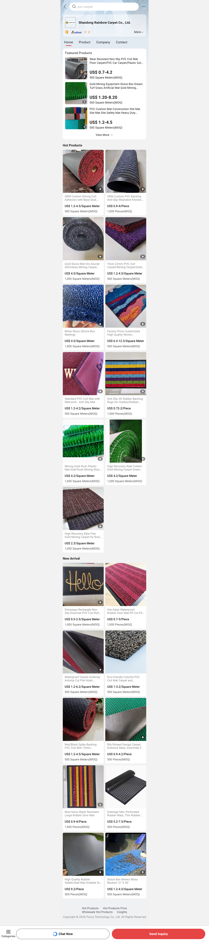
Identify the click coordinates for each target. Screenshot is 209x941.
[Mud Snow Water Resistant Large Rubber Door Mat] (83, 786)
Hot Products (90, 908)
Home (68, 42)
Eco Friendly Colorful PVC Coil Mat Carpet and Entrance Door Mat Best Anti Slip (125, 678)
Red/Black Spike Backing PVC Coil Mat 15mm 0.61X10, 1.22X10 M (81, 746)
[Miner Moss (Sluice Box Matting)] (83, 306)
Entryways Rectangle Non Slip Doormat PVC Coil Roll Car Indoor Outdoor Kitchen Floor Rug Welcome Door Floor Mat (82, 611)
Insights (122, 912)
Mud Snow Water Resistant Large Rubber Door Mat (82, 813)
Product (84, 42)
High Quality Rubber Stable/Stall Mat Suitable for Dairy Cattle (83, 881)
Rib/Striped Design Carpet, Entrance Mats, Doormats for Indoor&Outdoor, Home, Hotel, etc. (125, 746)
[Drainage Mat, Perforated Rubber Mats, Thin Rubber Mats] (125, 786)
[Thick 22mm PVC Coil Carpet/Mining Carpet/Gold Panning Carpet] (125, 238)
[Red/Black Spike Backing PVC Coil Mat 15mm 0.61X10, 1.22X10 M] (83, 719)
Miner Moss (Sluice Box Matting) (80, 333)
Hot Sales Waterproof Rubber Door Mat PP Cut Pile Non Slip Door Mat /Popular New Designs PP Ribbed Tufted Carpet (125, 611)
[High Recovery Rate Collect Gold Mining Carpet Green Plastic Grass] (125, 441)
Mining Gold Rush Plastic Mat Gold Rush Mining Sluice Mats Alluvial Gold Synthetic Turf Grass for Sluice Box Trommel (83, 468)
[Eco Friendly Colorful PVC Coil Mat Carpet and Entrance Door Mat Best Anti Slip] (125, 652)
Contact (121, 42)
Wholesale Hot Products (97, 912)
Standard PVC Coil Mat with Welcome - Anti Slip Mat (82, 400)
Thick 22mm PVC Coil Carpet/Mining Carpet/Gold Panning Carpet (124, 265)
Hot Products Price (115, 908)
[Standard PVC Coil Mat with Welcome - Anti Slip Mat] (83, 373)
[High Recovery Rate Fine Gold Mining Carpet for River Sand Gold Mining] (83, 508)
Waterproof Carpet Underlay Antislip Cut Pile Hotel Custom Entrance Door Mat (82, 678)
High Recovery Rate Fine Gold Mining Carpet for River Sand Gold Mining (83, 535)
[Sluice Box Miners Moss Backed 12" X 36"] (125, 854)
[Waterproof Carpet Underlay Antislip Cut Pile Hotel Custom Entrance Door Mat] (83, 652)
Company (103, 42)
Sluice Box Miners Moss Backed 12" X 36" (122, 881)
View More (102, 135)
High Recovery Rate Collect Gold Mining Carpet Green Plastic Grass (124, 468)
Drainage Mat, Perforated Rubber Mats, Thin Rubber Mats (123, 813)
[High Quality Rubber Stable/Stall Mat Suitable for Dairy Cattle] (83, 854)
